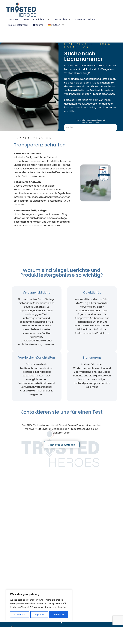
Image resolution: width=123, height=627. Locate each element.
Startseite (13, 19)
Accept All (59, 614)
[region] (39, 605)
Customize (19, 614)
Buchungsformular (18, 24)
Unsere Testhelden (85, 19)
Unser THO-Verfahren (34, 19)
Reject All (39, 614)
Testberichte (60, 19)
